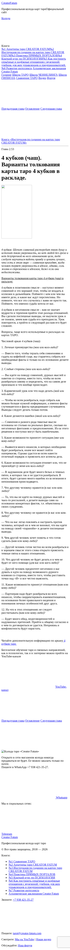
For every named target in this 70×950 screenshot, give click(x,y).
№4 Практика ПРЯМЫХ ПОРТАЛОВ (32, 874)
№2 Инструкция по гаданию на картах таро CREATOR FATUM (32, 52)
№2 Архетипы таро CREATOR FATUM (33, 864)
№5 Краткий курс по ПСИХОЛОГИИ (32, 877)
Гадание (6, 74)
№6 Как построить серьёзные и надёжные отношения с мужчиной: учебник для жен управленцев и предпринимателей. (34, 884)
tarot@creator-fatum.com (27, 933)
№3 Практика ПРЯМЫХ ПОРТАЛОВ (34, 55)
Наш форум (25, 945)
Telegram (6, 833)
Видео (42, 78)
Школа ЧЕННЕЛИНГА (43, 74)
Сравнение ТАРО (27, 78)
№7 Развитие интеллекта (24, 890)
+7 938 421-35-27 (23, 899)
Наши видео (43, 939)
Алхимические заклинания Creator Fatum (34, 893)
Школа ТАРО (20, 74)
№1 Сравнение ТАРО (22, 861)
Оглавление (32, 108)
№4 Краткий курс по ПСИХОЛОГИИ (31, 57)
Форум (51, 78)
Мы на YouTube (24, 939)
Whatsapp (61, 797)
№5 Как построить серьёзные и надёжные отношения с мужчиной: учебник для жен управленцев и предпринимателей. (33, 62)
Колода (5, 18)
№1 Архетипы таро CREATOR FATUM (25, 49)
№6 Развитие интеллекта (16, 68)
